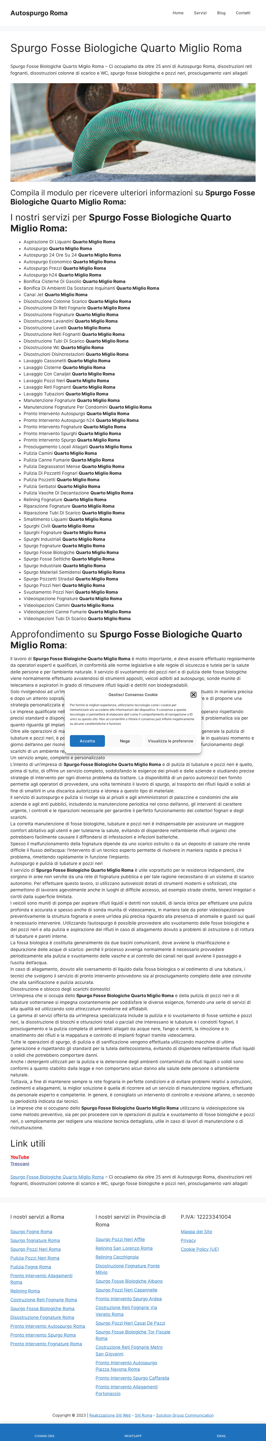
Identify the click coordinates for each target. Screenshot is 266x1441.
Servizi (200, 12)
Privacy (188, 1240)
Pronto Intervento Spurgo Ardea (129, 1298)
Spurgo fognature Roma (35, 1240)
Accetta (87, 740)
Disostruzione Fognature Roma (42, 1317)
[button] (193, 694)
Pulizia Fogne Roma (30, 1266)
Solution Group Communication (185, 1415)
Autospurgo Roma (39, 13)
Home (178, 12)
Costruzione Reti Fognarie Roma (43, 1299)
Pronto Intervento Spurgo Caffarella (132, 1378)
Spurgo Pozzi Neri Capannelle (126, 1290)
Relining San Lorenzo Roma (124, 1248)
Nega (125, 740)
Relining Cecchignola (117, 1257)
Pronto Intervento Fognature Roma (46, 1343)
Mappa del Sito (196, 1231)
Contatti (243, 12)
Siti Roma (143, 1415)
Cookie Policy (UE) (200, 1249)
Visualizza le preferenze (170, 740)
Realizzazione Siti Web (110, 1415)
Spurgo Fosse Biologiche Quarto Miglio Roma (57, 1177)
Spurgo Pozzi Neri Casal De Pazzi (130, 1323)
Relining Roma (25, 1291)
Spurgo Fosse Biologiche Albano (129, 1281)
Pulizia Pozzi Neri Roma (34, 1258)
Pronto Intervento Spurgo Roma (43, 1335)
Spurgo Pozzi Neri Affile (120, 1239)
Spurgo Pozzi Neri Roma (35, 1249)
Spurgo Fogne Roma (31, 1231)
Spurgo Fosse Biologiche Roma (42, 1308)
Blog (221, 12)
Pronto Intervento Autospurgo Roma (47, 1326)
